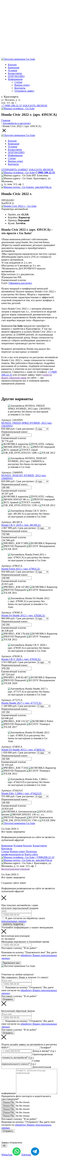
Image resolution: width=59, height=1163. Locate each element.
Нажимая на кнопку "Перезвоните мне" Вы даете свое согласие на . (29, 955)
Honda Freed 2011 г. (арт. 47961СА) (20, 568)
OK (4, 1146)
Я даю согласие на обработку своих (23, 919)
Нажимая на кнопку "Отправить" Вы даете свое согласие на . (29, 990)
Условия (12, 70)
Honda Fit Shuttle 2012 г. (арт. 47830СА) (23, 615)
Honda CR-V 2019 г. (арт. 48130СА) (21, 525)
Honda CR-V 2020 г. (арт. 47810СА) (21, 659)
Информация (15, 79)
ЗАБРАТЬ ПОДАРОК (13, 924)
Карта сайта (31, 854)
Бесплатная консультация (15, 869)
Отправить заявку (24, 90)
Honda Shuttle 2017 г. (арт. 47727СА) (21, 703)
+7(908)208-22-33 (44, 857)
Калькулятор (15, 73)
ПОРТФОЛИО (16, 76)
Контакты (19, 88)
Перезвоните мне (11, 963)
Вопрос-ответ (22, 85)
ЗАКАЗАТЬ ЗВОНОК (34, 105)
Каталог (12, 64)
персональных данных (14, 921)
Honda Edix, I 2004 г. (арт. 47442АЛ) (21, 793)
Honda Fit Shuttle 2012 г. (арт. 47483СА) (23, 749)
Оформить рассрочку (20, 283)
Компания (13, 67)
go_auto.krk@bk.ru (41, 187)
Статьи (18, 82)
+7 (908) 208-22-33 (11, 105)
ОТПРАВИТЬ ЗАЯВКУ (14, 169)
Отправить (8, 999)
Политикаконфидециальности (19, 853)
